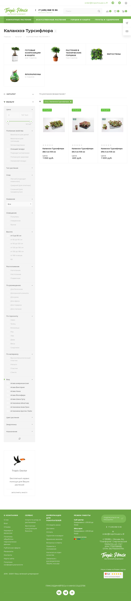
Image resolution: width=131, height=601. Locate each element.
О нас (6, 520)
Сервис (29, 515)
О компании (11, 515)
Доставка (50, 528)
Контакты (8, 555)
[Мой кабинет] (126, 3)
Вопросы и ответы (54, 543)
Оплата (49, 532)
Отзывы (7, 527)
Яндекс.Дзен (72, 592)
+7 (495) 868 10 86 (47, 10)
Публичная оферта (12, 548)
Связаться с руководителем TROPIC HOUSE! (53, 561)
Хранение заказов (54, 539)
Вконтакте (59, 592)
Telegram (65, 592)
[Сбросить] (19, 438)
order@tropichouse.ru (95, 3)
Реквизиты (8, 551)
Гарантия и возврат (54, 536)
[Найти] (99, 11)
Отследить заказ (53, 525)
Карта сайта (9, 559)
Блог (6, 523)
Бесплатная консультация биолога (31, 528)
